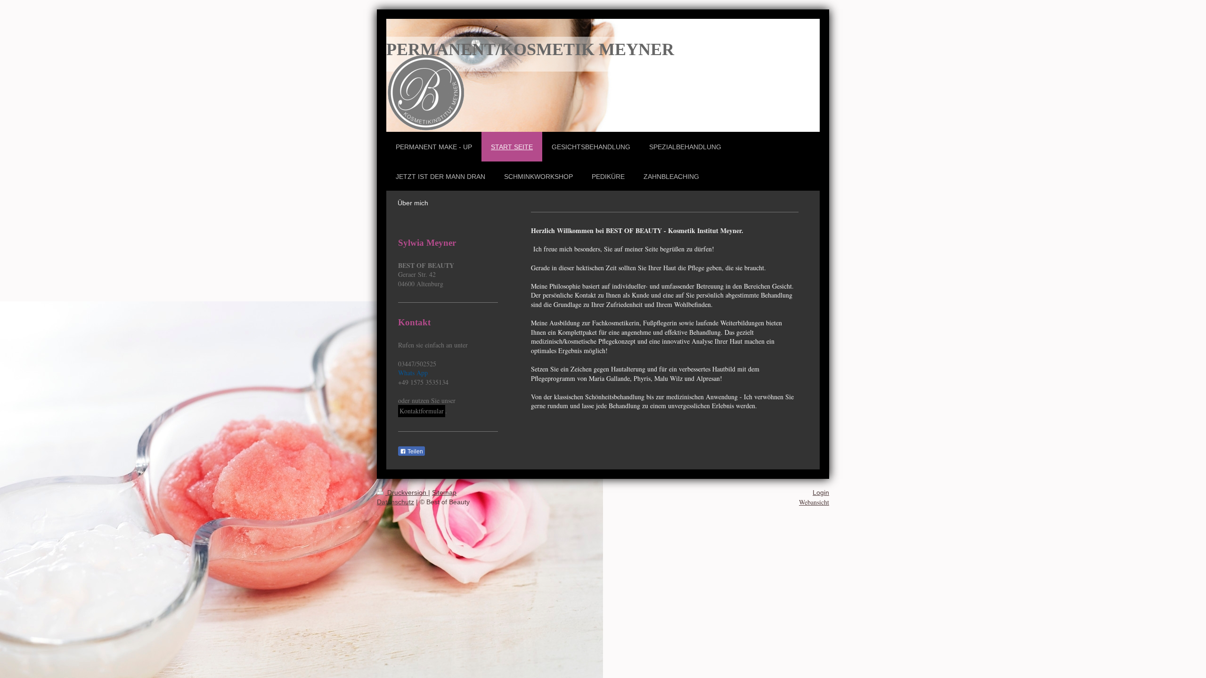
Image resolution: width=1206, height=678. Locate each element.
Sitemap (444, 492)
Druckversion (406, 492)
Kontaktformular (421, 410)
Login (821, 492)
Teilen (414, 451)
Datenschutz (395, 502)
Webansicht (814, 502)
